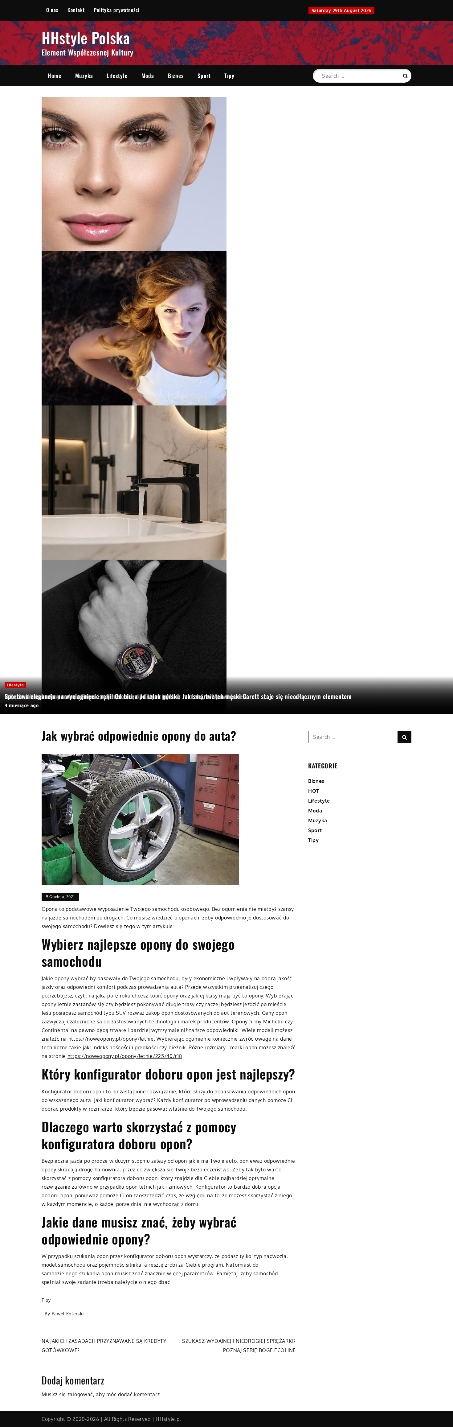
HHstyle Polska (86, 37)
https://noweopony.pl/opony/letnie (111, 1039)
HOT (313, 791)
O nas (52, 10)
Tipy (229, 76)
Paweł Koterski (68, 1313)
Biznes (176, 76)
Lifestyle (117, 76)
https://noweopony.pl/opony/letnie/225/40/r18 (124, 1056)
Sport (204, 76)
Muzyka (84, 76)
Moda (147, 76)
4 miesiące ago (22, 705)
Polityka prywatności (117, 10)
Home (54, 76)
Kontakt (76, 10)
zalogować (80, 1394)
